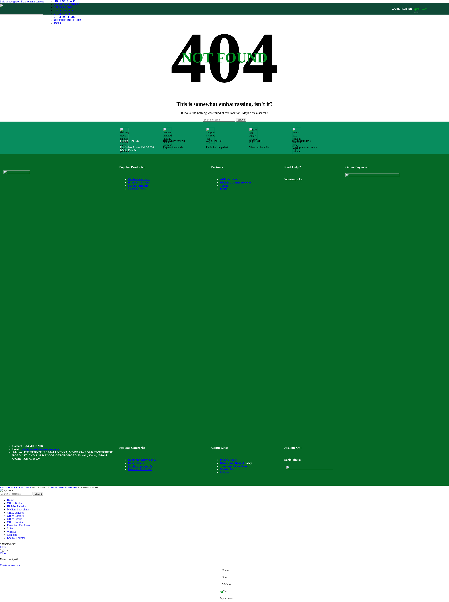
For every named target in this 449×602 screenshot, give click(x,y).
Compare (12, 534)
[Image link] (17, 172)
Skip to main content (32, 1)
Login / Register (16, 537)
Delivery (225, 472)
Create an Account (10, 565)
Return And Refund (232, 462)
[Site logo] (21, 13)
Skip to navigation (10, 1)
